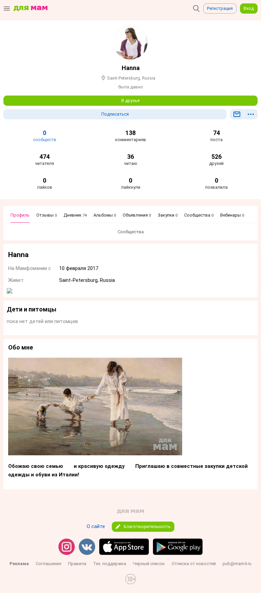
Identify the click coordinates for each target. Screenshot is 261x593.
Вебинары (232, 215)
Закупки (167, 215)
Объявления (137, 215)
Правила (77, 563)
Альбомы (104, 215)
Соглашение (48, 563)
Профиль (20, 215)
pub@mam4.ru (237, 563)
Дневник (75, 215)
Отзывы (46, 215)
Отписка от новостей (194, 563)
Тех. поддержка (109, 563)
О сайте (96, 526)
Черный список (149, 563)
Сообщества (198, 215)
